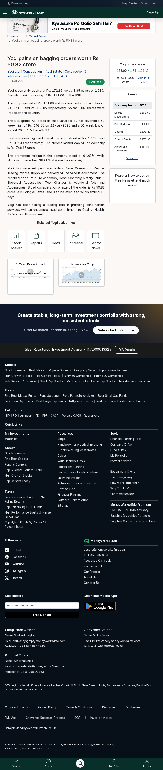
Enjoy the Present (70, 477)
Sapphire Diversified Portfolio (130, 515)
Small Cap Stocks (52, 381)
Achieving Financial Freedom (77, 483)
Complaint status (16, 707)
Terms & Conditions (79, 707)
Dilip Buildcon (123, 124)
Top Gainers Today (48, 375)
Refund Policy (47, 707)
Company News (85, 370)
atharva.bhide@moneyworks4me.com (38, 666)
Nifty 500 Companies (108, 375)
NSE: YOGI (60, 76)
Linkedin (17, 550)
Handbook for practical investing (80, 444)
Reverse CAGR (71, 415)
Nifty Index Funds (81, 401)
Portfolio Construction (73, 500)
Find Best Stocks (16, 458)
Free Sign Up (42, 614)
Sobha (118, 131)
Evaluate (95, 82)
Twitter (17, 578)
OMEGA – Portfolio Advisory (129, 510)
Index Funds (137, 401)
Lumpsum (26, 415)
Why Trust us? (120, 488)
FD (15, 415)
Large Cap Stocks (103, 381)
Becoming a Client (122, 471)
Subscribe (148, 3)
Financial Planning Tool (125, 439)
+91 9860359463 (96, 555)
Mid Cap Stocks (77, 381)
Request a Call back (97, 560)
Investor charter (101, 717)
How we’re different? (124, 483)
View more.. (132, 158)
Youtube (18, 564)
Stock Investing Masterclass (77, 450)
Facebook (19, 557)
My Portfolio (118, 455)
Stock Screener (15, 370)
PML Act (10, 717)
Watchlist (11, 439)
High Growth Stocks (18, 375)
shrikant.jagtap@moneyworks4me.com (39, 641)
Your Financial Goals (71, 461)
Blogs (61, 439)
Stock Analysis (16, 245)
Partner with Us (94, 566)
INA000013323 (99, 349)
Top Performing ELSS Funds (23, 507)
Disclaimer (109, 707)
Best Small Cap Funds (112, 395)
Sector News (96, 245)
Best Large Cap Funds (51, 401)
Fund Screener (49, 395)
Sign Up (153, 12)
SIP (7, 415)
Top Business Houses (113, 370)
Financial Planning (69, 494)
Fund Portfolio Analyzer (79, 395)
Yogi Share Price (132, 64)
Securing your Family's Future (78, 472)
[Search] (80, 763)
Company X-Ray (121, 444)
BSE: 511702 (40, 76)
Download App (20, 3)
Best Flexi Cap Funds (19, 401)
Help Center (130, 3)
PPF (45, 415)
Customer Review (122, 494)
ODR (77, 717)
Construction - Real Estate (42, 71)
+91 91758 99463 (31, 672)
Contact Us (92, 582)
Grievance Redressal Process (45, 717)
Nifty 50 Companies (77, 375)
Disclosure (133, 707)
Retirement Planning (71, 466)
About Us (90, 577)
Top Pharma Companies (134, 381)
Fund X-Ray (118, 450)
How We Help (66, 489)
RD (37, 415)
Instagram (19, 571)
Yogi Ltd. (14, 71)
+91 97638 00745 (32, 646)
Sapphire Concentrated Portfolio (132, 521)
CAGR (54, 415)
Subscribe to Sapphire (116, 330)
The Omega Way (121, 477)
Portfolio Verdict (121, 461)
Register (132, 194)
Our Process (92, 571)
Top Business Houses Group (24, 470)
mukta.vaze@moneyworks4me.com (116, 641)
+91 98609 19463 (111, 646)
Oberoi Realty (123, 139)
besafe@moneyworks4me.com (104, 549)
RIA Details (127, 350)
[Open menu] (5, 12)
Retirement (91, 415)
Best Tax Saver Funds (110, 401)
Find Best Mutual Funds (21, 395)
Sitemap (63, 505)
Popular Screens (60, 370)
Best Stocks (37, 370)
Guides (62, 455)
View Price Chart (144, 79)
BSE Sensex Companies (21, 381)
